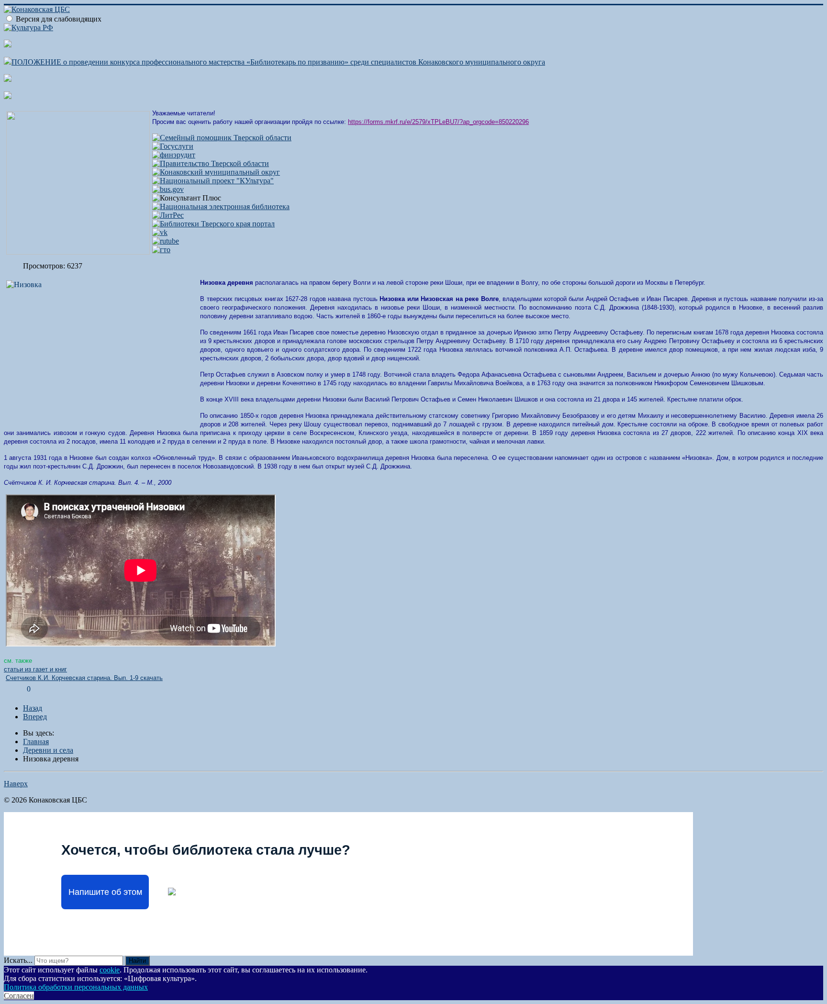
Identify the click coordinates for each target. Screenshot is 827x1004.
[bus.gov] (168, 189)
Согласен (19, 996)
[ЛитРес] (168, 215)
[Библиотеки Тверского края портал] (213, 224)
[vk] (160, 232)
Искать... (18, 960)
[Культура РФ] (28, 27)
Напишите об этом (105, 892)
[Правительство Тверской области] (210, 163)
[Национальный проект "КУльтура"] (213, 181)
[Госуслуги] (172, 146)
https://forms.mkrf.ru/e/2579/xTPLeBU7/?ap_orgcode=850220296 (438, 121)
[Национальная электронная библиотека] (221, 206)
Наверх (16, 784)
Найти (137, 960)
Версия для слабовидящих (58, 19)
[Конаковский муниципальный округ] (216, 172)
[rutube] (165, 241)
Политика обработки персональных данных (76, 987)
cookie (110, 970)
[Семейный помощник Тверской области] (221, 138)
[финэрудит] (173, 155)
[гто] (161, 249)
